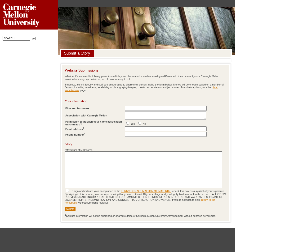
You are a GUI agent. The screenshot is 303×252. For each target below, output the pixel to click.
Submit (70, 208)
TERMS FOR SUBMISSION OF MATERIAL (146, 191)
